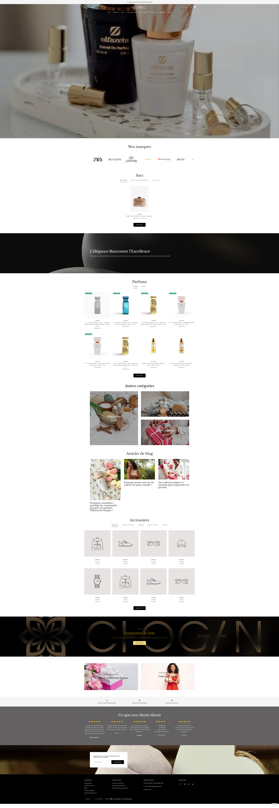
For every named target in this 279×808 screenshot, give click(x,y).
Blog (85, 788)
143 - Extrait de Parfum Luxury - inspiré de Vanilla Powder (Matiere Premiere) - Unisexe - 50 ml (97, 324)
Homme (143, 286)
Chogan (97, 320)
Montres (141, 524)
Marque (97, 559)
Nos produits (88, 783)
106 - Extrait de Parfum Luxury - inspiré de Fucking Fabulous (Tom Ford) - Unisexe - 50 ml (125, 365)
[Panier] (194, 7)
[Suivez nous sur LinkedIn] (193, 784)
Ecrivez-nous (147, 789)
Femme (135, 286)
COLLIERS (164, 524)
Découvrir (139, 643)
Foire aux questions (118, 783)
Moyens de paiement (90, 793)
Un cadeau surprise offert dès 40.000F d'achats (139, 2)
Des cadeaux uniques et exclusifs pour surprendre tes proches (173, 485)
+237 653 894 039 (158, 783)
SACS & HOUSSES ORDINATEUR (140, 180)
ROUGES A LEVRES (153, 524)
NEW (109, 12)
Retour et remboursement (120, 788)
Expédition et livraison (118, 785)
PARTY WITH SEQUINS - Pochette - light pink (139, 216)
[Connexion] (191, 7)
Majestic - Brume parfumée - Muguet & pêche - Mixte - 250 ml (153, 364)
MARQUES (163, 12)
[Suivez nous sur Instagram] (185, 784)
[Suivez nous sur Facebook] (181, 784)
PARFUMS (116, 12)
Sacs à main (123, 180)
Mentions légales (89, 790)
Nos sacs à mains (139, 127)
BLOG (170, 12)
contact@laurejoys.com (155, 786)
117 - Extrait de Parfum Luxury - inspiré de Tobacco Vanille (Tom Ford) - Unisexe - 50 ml (153, 323)
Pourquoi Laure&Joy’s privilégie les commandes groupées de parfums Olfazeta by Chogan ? (103, 507)
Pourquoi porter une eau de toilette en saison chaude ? (139, 483)
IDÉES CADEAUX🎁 (132, 12)
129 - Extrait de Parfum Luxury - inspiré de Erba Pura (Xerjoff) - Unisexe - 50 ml (125, 323)
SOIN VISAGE (153, 12)
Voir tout (139, 224)
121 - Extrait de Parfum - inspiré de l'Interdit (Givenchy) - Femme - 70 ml (97, 364)
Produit (97, 561)
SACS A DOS (155, 180)
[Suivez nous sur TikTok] (189, 784)
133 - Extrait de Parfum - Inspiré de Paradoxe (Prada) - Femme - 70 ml (181, 323)
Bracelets (115, 524)
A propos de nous (89, 785)
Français (184, 7)
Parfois (139, 214)
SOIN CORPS (143, 12)
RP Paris (153, 361)
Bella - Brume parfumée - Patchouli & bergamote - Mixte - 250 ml (181, 364)
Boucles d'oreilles (128, 524)
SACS (122, 12)
